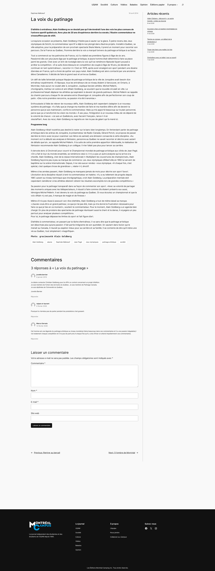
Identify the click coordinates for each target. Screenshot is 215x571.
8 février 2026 (41, 306)
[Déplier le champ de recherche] (183, 4)
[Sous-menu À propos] (177, 4)
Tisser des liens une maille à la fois (159, 50)
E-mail (34, 402)
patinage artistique (109, 242)
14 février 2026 (42, 326)
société (122, 242)
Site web (35, 413)
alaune (49, 242)
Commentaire (38, 363)
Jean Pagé (78, 242)
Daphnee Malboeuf (38, 13)
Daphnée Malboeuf (63, 242)
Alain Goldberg (37, 242)
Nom (34, 390)
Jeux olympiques (92, 242)
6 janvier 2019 (41, 277)
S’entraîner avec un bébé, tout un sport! (161, 57)
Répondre (34, 296)
